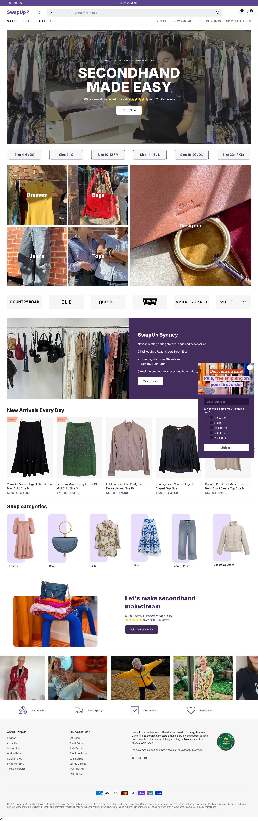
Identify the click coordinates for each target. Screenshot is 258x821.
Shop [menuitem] (11, 21)
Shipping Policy (15, 763)
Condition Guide (78, 753)
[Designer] (190, 225)
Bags (52, 566)
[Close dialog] (250, 367)
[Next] (251, 540)
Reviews (11, 737)
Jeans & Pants (181, 566)
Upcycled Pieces (238, 21)
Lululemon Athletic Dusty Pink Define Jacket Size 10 (125, 486)
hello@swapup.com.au (190, 749)
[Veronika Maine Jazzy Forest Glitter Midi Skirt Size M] (79, 447)
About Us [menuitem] (45, 21)
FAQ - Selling (76, 773)
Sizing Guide (76, 758)
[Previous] (7, 450)
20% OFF (162, 21)
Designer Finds (210, 21)
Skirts (135, 565)
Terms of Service (16, 768)
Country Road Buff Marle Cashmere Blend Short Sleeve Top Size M (227, 486)
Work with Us (14, 753)
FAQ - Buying (76, 768)
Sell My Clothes (77, 763)
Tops (93, 565)
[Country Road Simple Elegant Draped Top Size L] (178, 447)
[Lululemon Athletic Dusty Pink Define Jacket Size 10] (129, 447)
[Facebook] (10, 3)
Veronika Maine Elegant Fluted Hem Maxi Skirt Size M (29, 486)
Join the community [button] (141, 629)
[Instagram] (15, 3)
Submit (226, 447)
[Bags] (98, 195)
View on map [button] (150, 380)
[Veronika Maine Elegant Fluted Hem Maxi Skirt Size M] (30, 447)
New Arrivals (183, 21)
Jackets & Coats (224, 564)
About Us (12, 743)
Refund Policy (14, 758)
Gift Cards (74, 737)
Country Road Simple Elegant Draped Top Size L (174, 486)
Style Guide (75, 748)
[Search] (217, 13)
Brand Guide (76, 743)
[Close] (1, 818)
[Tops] (98, 256)
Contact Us (13, 748)
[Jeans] (37, 256)
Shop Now (129, 110)
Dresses (13, 566)
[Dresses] (37, 195)
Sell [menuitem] (26, 21)
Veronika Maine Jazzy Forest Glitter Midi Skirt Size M (79, 486)
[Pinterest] (21, 3)
